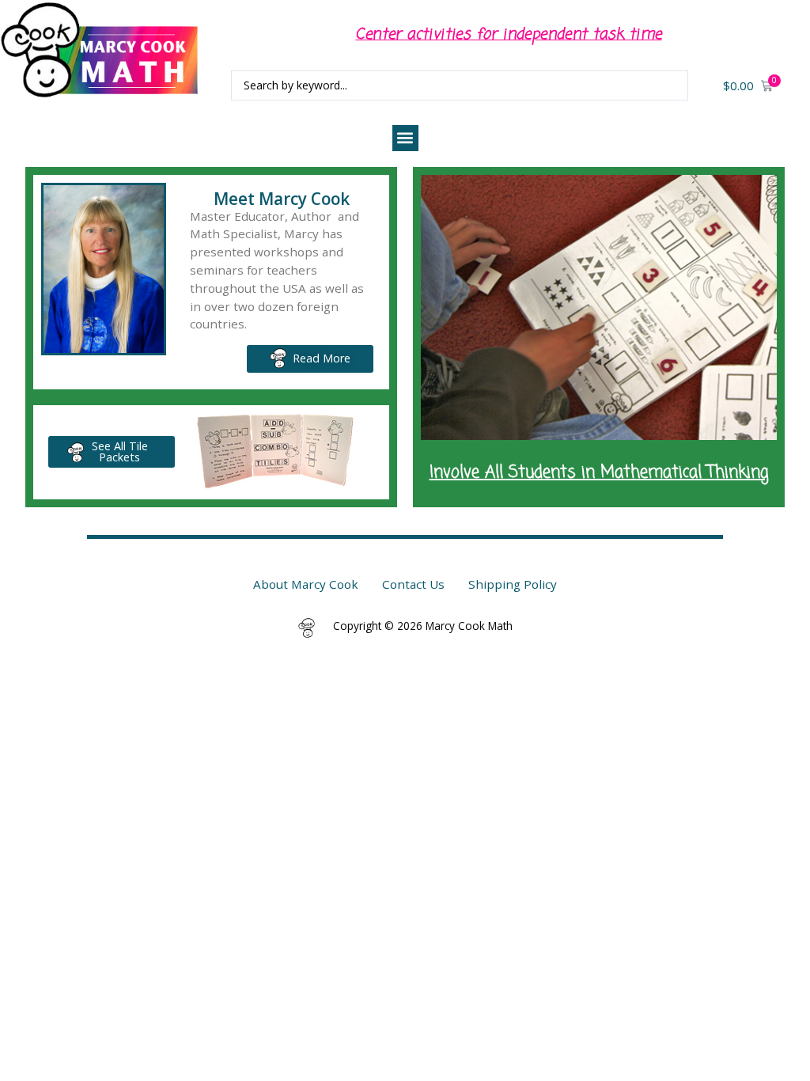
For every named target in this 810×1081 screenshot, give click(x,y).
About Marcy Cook (305, 584)
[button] (405, 138)
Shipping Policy (512, 584)
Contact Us (413, 584)
